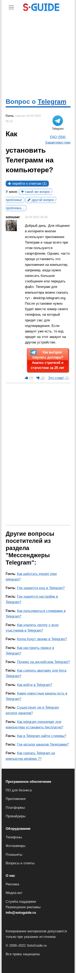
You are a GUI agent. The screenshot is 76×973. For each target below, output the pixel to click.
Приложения (16, 799)
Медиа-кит (14, 893)
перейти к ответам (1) (29, 184)
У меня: (12, 192)
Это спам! (58, 378)
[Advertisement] (38, 54)
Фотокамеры (15, 846)
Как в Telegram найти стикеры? (41, 736)
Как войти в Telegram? (34, 685)
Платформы (15, 808)
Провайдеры (16, 816)
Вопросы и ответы (20, 863)
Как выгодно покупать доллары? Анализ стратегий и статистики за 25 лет (47, 360)
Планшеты (14, 855)
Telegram (52, 101)
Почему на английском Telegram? (43, 662)
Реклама (12, 884)
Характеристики (58, 142)
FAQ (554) (58, 137)
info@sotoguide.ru (21, 913)
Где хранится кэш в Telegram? (41, 588)
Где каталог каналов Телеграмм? (43, 744)
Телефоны (14, 837)
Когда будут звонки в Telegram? (42, 639)
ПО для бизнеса (19, 790)
